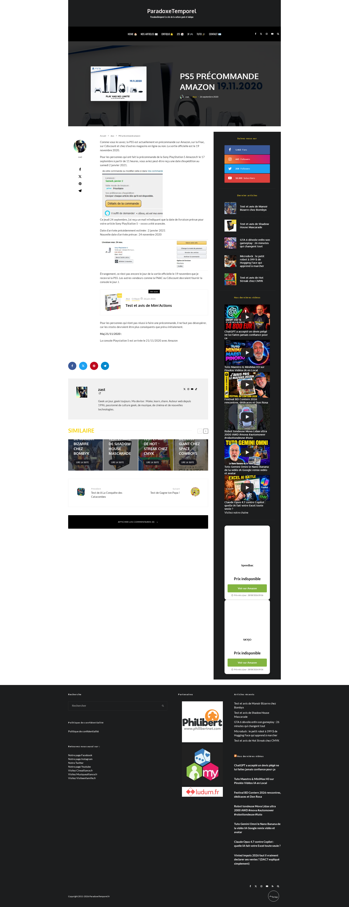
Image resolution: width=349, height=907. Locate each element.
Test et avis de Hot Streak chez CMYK (251, 279)
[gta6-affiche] (230, 243)
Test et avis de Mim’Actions (149, 305)
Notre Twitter (76, 762)
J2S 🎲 (180, 34)
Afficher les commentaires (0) (136, 522)
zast (187, 96)
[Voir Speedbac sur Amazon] (247, 544)
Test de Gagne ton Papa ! (165, 490)
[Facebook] (255, 34)
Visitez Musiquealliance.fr (82, 774)
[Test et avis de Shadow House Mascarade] (120, 455)
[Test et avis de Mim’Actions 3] (113, 302)
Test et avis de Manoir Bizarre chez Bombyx (254, 208)
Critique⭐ (167, 34)
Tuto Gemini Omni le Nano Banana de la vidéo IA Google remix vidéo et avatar (257, 828)
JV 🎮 (190, 34)
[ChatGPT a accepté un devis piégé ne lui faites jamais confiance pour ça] (247, 317)
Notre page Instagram (80, 759)
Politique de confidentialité (83, 731)
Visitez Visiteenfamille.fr (82, 778)
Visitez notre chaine (236, 512)
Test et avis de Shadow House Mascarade (254, 225)
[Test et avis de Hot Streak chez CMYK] (155, 455)
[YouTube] (272, 34)
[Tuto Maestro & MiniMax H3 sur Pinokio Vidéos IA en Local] (247, 352)
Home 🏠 (132, 34)
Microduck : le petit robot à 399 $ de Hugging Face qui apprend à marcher (252, 261)
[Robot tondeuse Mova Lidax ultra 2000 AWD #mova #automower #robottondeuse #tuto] (247, 417)
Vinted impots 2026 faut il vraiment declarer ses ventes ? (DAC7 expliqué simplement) (256, 859)
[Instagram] (266, 34)
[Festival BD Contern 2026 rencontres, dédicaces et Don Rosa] (247, 385)
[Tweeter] (80, 176)
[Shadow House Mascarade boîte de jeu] (230, 225)
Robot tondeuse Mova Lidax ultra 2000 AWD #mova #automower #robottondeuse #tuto (255, 810)
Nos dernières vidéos (250, 756)
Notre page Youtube (79, 766)
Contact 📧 (215, 34)
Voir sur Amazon (247, 588)
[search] (163, 706)
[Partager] (80, 169)
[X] (261, 34)
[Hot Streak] (230, 279)
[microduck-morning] (230, 261)
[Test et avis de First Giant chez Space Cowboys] (190, 455)
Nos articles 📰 (149, 34)
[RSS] (272, 886)
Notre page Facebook (80, 755)
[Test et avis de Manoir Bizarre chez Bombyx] (85, 455)
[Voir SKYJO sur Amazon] (247, 618)
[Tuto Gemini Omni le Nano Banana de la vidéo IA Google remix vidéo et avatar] (247, 452)
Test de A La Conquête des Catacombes (106, 492)
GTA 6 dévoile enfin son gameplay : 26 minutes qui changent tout (255, 243)
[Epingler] (80, 183)
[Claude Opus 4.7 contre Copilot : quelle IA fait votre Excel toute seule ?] (247, 488)
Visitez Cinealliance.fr (80, 770)
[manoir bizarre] (230, 208)
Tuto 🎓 (201, 34)
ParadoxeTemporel (171, 11)
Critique (136, 298)
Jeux (194, 96)
